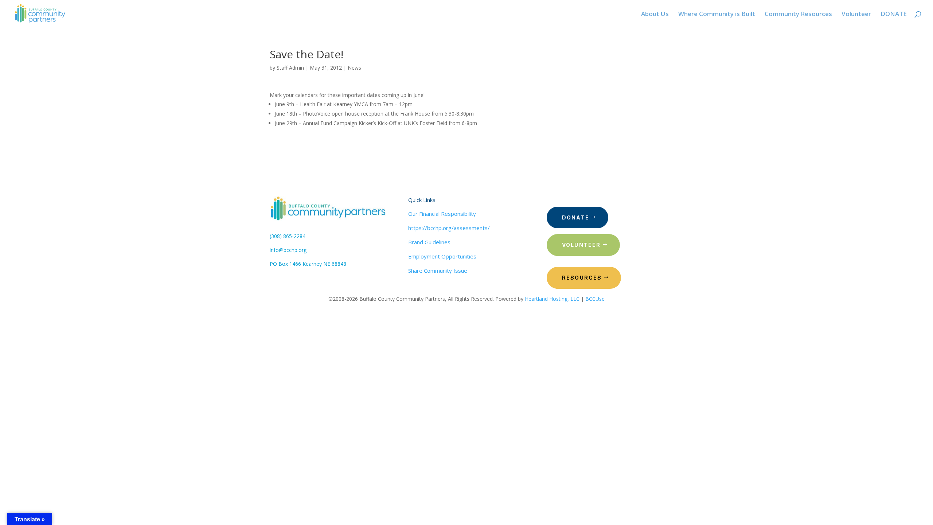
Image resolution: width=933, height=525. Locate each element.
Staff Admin (290, 67)
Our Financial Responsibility (442, 213)
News (354, 67)
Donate (575, 217)
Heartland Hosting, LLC (552, 298)
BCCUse (595, 298)
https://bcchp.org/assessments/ (449, 228)
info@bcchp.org (288, 249)
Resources (582, 278)
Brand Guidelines (429, 242)
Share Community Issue (437, 270)
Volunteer (581, 245)
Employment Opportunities (442, 256)
